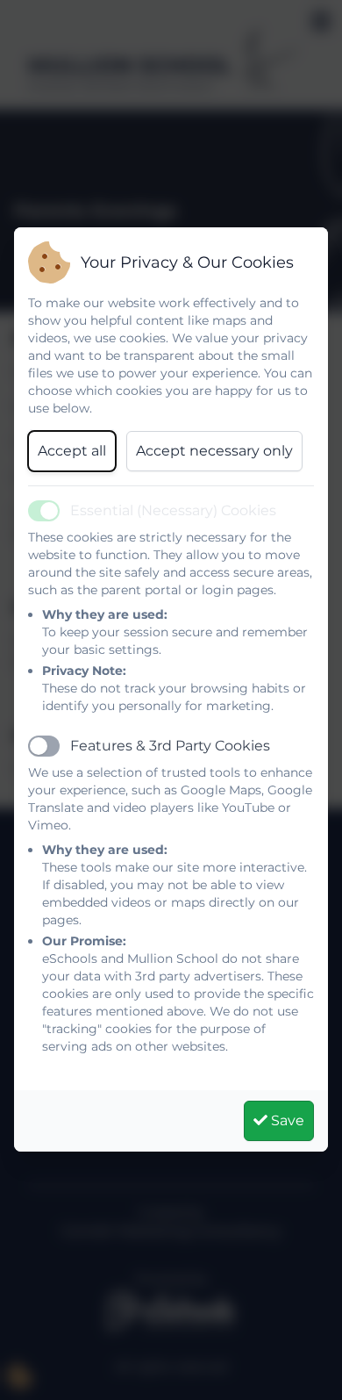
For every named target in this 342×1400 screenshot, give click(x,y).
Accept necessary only (214, 450)
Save (285, 1120)
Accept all (72, 450)
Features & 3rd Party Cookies (170, 745)
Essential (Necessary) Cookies (173, 510)
